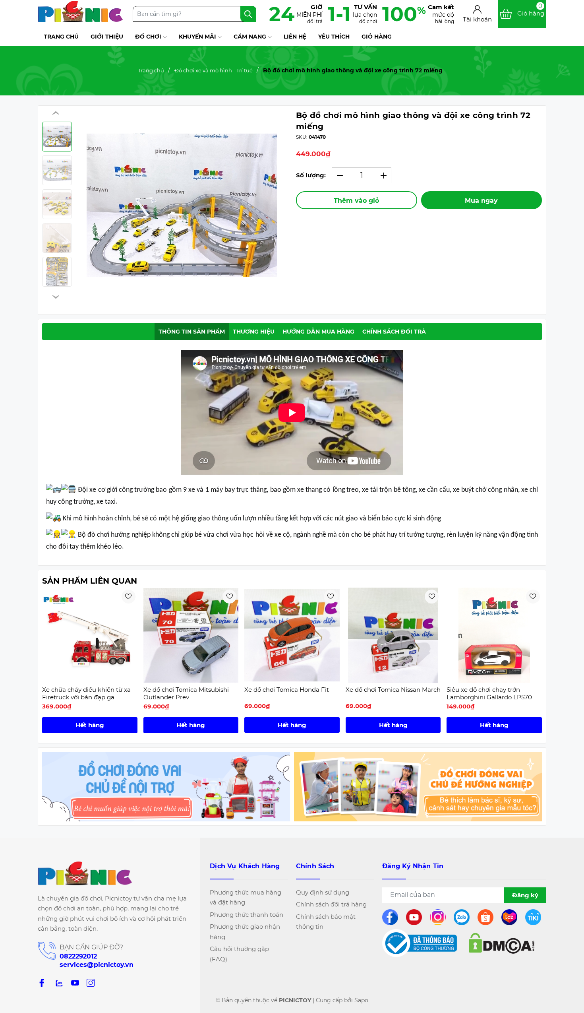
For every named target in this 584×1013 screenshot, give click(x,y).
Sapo (361, 1000)
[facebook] (392, 917)
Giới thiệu (107, 36)
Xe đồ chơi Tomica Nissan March (393, 689)
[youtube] (416, 917)
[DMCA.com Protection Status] (501, 943)
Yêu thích (334, 36)
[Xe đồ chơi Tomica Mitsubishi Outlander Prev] (191, 635)
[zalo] (58, 982)
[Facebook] (42, 982)
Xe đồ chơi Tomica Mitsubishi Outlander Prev (186, 693)
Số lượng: (311, 175)
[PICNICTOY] (166, 786)
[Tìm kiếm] (248, 14)
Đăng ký (525, 895)
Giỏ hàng (377, 36)
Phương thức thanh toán (246, 914)
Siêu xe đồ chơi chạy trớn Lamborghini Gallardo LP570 (489, 693)
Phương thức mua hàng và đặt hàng (245, 897)
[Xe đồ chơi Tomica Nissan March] (393, 635)
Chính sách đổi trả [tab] (394, 331)
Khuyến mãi (198, 36)
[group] (182, 205)
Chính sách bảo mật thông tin (326, 922)
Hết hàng (89, 725)
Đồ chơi (149, 36)
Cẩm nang (251, 36)
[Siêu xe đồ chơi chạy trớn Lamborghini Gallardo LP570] (494, 635)
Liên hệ (295, 36)
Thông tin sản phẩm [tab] (192, 331)
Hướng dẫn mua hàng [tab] (318, 331)
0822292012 (78, 956)
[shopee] (488, 917)
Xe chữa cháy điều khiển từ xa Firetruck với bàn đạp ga (86, 693)
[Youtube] (75, 982)
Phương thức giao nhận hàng (245, 932)
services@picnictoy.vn (96, 964)
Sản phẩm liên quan (89, 581)
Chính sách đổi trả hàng (331, 904)
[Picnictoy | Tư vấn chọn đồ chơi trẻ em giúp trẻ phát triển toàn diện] (80, 14)
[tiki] (535, 917)
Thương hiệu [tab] (254, 331)
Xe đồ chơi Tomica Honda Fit (286, 689)
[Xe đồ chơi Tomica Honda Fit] (292, 635)
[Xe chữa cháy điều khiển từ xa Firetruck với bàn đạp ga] (89, 635)
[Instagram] (91, 982)
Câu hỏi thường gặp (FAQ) (239, 954)
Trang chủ (61, 36)
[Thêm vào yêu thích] (128, 597)
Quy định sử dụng (322, 892)
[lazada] (511, 917)
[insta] (440, 917)
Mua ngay (481, 200)
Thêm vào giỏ (356, 200)
